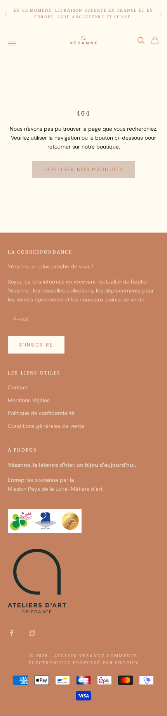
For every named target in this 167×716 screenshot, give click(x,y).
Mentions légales (29, 400)
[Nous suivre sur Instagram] (32, 633)
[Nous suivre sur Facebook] (12, 633)
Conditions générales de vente (46, 425)
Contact (18, 387)
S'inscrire (36, 344)
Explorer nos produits (83, 169)
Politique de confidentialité (41, 413)
